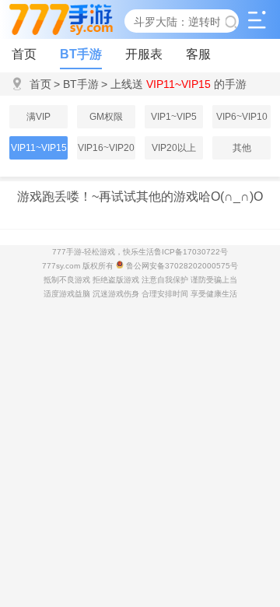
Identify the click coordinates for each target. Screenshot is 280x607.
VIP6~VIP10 (242, 116)
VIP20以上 (174, 147)
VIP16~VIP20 (106, 147)
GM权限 (106, 116)
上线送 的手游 (174, 84)
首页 (24, 54)
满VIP (38, 116)
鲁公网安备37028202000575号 (181, 265)
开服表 (144, 54)
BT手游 (81, 54)
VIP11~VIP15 (39, 147)
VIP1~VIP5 (174, 116)
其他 (242, 147)
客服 (198, 54)
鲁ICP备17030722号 (191, 251)
